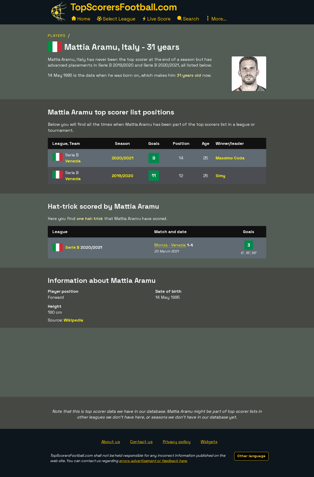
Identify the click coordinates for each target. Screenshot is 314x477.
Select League (118, 19)
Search (190, 19)
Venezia (73, 161)
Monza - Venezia (170, 245)
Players (57, 35)
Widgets (209, 441)
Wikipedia (73, 320)
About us (110, 441)
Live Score (158, 19)
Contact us (141, 441)
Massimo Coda (230, 158)
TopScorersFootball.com (123, 7)
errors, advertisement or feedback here (153, 460)
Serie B (83, 247)
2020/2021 (122, 158)
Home (83, 19)
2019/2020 (122, 175)
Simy (220, 175)
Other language (251, 456)
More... (218, 19)
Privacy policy (177, 441)
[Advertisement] (157, 362)
